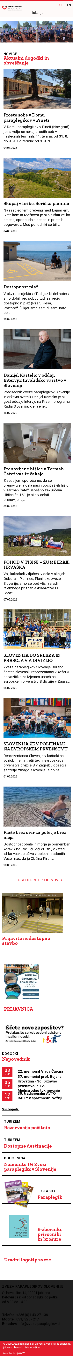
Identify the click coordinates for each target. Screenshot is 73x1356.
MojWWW (19, 1353)
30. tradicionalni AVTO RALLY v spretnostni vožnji (40, 1095)
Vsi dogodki (10, 1109)
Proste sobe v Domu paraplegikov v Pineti (26, 117)
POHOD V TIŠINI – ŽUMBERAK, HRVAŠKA (37, 564)
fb (45, 5)
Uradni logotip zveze (27, 1259)
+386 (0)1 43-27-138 (32, 1315)
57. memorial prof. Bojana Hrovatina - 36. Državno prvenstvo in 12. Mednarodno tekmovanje (40, 1083)
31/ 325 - (25, 1319)
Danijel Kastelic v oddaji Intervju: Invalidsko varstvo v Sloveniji (35, 380)
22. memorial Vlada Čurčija (40, 1071)
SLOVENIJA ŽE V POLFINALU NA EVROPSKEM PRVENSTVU (36, 746)
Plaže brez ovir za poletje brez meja (35, 834)
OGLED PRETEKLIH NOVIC (40, 880)
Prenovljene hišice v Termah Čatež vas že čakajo (34, 471)
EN (69, 5)
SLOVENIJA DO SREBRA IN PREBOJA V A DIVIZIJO (32, 657)
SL (61, 5)
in (52, 5)
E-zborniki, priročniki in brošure (50, 1234)
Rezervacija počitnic (27, 1127)
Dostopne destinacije (28, 1146)
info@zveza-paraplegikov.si (39, 1324)
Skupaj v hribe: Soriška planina (36, 203)
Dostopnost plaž (21, 287)
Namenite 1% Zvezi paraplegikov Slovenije (30, 1167)
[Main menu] (68, 13)
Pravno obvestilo (13, 1347)
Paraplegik (50, 1197)
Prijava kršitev (32, 1347)
